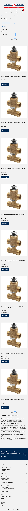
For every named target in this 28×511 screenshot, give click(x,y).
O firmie (3, 503)
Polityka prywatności (6, 496)
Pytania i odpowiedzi (6, 467)
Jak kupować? (4, 494)
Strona (12, 39)
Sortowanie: (4, 31)
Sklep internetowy (12, 509)
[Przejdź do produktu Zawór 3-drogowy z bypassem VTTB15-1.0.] (14, 197)
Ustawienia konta (5, 478)
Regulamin (3, 470)
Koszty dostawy (5, 487)
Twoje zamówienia (5, 476)
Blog (2, 505)
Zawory (12, 15)
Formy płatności (5, 485)
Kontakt (3, 502)
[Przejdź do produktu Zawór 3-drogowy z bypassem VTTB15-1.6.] (14, 243)
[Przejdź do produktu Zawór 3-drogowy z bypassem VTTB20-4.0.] (14, 335)
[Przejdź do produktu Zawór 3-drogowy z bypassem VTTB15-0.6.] (14, 151)
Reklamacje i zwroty (6, 469)
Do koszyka (5, 84)
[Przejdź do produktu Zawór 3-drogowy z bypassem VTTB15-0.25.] (14, 58)
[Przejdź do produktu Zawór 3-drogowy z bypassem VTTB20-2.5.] (14, 289)
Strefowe (17, 15)
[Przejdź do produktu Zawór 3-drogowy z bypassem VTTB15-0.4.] (14, 104)
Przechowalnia (4, 479)
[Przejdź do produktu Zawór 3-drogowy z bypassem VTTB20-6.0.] (14, 381)
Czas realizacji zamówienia (7, 488)
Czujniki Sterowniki (5, 15)
